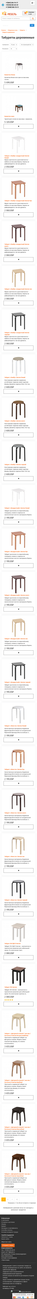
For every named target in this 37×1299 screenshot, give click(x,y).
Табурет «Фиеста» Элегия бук (14, 769)
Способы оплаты (6, 1230)
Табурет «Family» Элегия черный (15, 464)
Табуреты (22, 30)
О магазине (5, 1220)
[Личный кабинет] (33, 3)
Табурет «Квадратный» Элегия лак (16, 639)
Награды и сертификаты (9, 1228)
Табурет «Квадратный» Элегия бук (16, 551)
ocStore (13, 1286)
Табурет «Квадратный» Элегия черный (17, 682)
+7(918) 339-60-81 (12, 5)
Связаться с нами (7, 1237)
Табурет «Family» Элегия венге (14, 421)
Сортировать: (5, 44)
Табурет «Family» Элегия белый (14, 377)
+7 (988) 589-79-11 (12, 7)
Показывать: (5, 48)
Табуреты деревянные (8, 32)
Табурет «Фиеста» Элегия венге (15, 813)
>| (17, 1199)
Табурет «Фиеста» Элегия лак (14, 856)
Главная (3, 30)
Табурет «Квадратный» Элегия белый (16, 508)
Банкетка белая (9, 75)
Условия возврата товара (9, 1232)
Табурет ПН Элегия (10, 987)
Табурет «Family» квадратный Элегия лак (18, 289)
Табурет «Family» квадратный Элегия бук (18, 201)
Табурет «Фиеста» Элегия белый (15, 726)
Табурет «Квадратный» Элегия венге (16, 595)
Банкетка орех (9, 116)
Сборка (3, 1224)
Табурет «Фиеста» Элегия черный (15, 900)
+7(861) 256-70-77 (12, 3)
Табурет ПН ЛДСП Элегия (12, 943)
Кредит (3, 1226)
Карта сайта (5, 1239)
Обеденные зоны (13, 30)
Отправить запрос (8, 1245)
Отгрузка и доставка (8, 1222)
